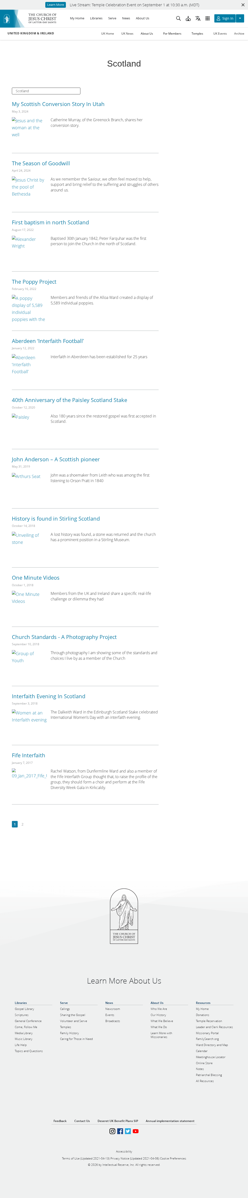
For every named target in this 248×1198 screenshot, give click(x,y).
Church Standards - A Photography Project (64, 636)
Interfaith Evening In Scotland (48, 696)
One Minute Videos (36, 577)
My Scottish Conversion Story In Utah (58, 103)
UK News (127, 33)
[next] (30, 824)
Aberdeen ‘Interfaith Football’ (48, 340)
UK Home (107, 33)
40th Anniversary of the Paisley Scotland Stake (69, 399)
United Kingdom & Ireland (31, 33)
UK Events (220, 33)
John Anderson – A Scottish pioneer (56, 459)
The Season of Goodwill (41, 163)
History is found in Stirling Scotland (56, 518)
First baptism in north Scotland (50, 222)
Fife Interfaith (28, 755)
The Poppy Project (34, 281)
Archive (239, 33)
